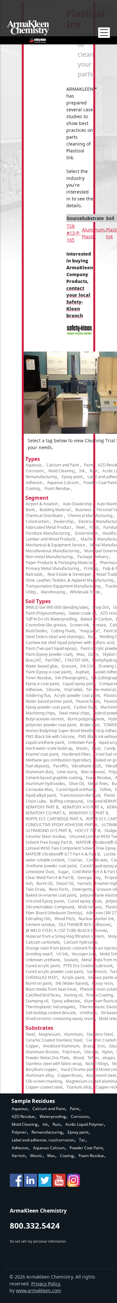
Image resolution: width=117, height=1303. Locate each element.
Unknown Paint (81, 742)
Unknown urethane (43, 960)
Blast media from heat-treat (51, 989)
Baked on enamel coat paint (51, 895)
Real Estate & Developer (69, 574)
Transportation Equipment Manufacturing (63, 586)
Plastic (89, 236)
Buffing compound (66, 801)
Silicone (53, 689)
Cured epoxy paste (85, 901)
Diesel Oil (64, 883)
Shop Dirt (100, 607)
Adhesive (34, 482)
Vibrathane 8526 (86, 766)
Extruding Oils (38, 918)
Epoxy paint (72, 476)
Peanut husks (88, 701)
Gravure (68, 666)
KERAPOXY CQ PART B (88, 813)
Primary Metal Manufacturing (52, 568)
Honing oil (73, 995)
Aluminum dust (39, 772)
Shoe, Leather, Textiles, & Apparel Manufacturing (69, 580)
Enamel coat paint (42, 754)
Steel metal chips (74, 713)
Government (86, 533)
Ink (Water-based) (72, 983)
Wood (78, 1057)
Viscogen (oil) (84, 954)
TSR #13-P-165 (74, 233)
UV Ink (62, 954)
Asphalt (82, 672)
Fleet (80, 527)
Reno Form (58, 889)
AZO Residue (23, 1116)
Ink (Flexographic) (71, 678)
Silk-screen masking (44, 1081)
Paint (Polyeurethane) (45, 613)
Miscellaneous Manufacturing (52, 551)
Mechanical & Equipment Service (55, 545)
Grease (99, 625)
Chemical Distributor (44, 515)
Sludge (110, 830)
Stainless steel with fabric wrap (54, 1063)
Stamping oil (37, 1001)
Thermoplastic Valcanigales (50, 1007)
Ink (82, 471)
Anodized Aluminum (61, 1046)
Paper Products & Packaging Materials (60, 562)
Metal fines (98, 783)
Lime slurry (67, 772)
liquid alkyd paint (41, 795)
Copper (32, 1046)
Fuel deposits (37, 766)
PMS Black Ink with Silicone (50, 736)
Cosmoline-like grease (46, 625)
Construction (37, 521)
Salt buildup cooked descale (51, 1012)
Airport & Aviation (42, 504)
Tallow (105, 789)
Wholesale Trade (85, 592)
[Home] (28, 31)
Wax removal (93, 772)
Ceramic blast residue (45, 836)
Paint (88, 465)
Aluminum (93, 230)
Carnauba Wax (39, 789)
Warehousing (53, 592)
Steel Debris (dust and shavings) (55, 636)
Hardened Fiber (76, 754)
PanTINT (53, 660)
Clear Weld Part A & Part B (49, 877)
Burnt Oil (44, 883)
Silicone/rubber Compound (50, 907)
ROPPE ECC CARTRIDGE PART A (54, 819)
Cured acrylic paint (42, 965)
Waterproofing (53, 1116)
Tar (82, 1140)
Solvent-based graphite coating (54, 777)
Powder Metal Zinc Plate (47, 1057)
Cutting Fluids (63, 631)
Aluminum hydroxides (45, 783)
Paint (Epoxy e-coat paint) (49, 672)
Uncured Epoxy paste (45, 901)
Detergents (82, 889)
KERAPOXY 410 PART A (82, 807)
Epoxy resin (102, 983)
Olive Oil (76, 783)
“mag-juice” (89, 631)
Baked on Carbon (96, 619)
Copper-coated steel (44, 1087)
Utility (31, 592)
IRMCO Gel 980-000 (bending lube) (57, 607)
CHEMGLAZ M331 (42, 977)
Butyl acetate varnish (45, 719)
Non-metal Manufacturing (49, 556)
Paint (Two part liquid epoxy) (51, 648)
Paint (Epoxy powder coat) (49, 654)
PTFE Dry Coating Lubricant (87, 965)
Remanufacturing (41, 476)
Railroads (34, 574)
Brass (88, 1046)
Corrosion (35, 471)
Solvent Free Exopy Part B (49, 842)
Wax (80, 654)
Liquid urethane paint (45, 742)
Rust (94, 471)
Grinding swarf (39, 954)
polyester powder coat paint (51, 725)
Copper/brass (70, 1075)
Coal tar (75, 860)
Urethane (88, 1012)
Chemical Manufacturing (90, 515)
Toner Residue (38, 678)
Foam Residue (57, 488)
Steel (30, 1034)
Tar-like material (101, 689)
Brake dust (89, 725)
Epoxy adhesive (66, 1001)
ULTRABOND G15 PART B (48, 830)
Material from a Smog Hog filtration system (65, 936)
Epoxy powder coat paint (48, 707)
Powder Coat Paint (100, 482)
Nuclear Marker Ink (96, 918)
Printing (91, 568)
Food (94, 527)
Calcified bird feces (43, 995)
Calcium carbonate (43, 942)
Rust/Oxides (36, 631)
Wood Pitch (65, 918)
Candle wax (96, 860)
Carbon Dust (85, 707)
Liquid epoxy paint (79, 683)
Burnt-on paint (39, 983)
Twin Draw (35, 889)
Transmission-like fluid (80, 795)
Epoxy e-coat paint (42, 683)
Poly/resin (71, 1052)
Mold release (90, 907)
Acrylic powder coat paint (77, 695)
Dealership (63, 521)
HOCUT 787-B (87, 830)
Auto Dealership (77, 504)
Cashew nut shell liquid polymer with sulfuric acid (70, 642)
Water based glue (42, 666)
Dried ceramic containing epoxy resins (60, 1018)
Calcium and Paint (62, 465)
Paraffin (60, 766)
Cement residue (40, 924)
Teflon (92, 1057)
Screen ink (79, 625)
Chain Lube (36, 801)
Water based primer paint (49, 701)
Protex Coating (99, 995)
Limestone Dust (40, 871)
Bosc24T (33, 660)
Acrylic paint (73, 977)
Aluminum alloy (40, 1075)
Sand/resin (96, 971)
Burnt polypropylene (86, 719)
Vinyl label (73, 689)
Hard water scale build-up (49, 748)
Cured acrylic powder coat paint (54, 971)
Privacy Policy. (46, 1283)
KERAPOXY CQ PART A (45, 813)
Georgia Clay (89, 877)
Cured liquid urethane (76, 789)
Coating (33, 488)
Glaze (93, 654)
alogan (108, 1057)
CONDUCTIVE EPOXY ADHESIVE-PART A (62, 824)
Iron (101, 1046)
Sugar (63, 871)
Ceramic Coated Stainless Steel (54, 1040)
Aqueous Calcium (63, 482)
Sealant (71, 960)
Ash (29, 883)
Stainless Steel (99, 1034)
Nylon (107, 1052)
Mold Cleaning (61, 471)
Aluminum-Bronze (42, 1052)
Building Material (55, 509)
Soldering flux (38, 695)
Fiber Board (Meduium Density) (54, 913)
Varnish (84, 883)
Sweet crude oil (82, 613)
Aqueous (34, 465)
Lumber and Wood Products (51, 539)
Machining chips (40, 713)
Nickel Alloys (96, 1063)
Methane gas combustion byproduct (58, 760)
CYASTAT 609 (76, 660)
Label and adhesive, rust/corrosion (43, 1140)
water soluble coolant (45, 860)
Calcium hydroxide (80, 942)
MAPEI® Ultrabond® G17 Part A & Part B (63, 854)
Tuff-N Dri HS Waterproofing (51, 619)
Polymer (19, 1132)
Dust (96, 748)
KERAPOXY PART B (42, 807)
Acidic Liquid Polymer (84, 1124)
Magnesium (49, 1034)
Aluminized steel (101, 1075)
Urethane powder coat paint (51, 866)
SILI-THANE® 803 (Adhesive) (84, 924)
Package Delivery (93, 556)
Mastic (82, 748)
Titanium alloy (79, 1087)
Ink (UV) (87, 666)
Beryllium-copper (41, 1069)
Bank (30, 509)
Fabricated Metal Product (48, 527)
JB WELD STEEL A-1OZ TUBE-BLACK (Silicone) (66, 930)
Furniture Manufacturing (48, 533)
